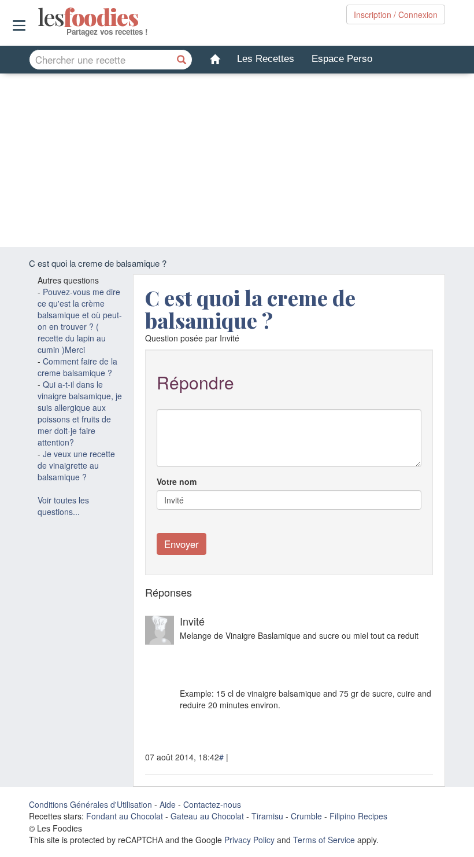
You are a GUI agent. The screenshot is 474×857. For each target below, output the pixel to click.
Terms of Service (324, 839)
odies (39, 17)
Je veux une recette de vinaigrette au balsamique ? (76, 465)
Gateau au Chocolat (207, 816)
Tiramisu (267, 816)
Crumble (306, 816)
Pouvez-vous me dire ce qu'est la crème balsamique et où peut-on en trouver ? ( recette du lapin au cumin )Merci (80, 320)
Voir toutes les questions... (63, 505)
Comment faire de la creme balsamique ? (77, 366)
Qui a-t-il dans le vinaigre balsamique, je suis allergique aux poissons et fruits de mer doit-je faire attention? (80, 413)
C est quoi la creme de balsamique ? (250, 309)
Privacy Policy (249, 839)
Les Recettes (265, 58)
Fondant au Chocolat (124, 816)
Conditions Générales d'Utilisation (90, 804)
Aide (168, 804)
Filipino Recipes (358, 816)
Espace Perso (342, 58)
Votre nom (177, 481)
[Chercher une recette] (182, 59)
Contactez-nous (212, 804)
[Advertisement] (237, 160)
